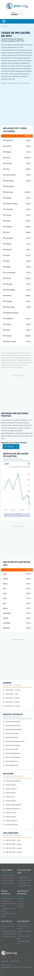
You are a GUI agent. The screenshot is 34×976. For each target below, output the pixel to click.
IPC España (7, 198)
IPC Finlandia (8, 209)
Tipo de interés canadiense (13, 729)
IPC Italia (6, 261)
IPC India (6, 232)
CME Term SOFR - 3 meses (13, 844)
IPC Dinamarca (8, 181)
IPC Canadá (7, 163)
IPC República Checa (10, 313)
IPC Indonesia (8, 238)
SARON (21, 898)
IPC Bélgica (7, 152)
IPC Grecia (7, 221)
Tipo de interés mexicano (13, 757)
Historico (5, 26)
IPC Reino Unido (9, 307)
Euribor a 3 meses (8, 880)
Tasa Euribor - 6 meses (12, 702)
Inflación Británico (11, 789)
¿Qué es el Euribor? (8, 875)
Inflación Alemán (10, 785)
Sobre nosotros (15, 961)
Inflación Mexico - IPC (9, 936)
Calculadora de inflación (12, 781)
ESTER (21, 901)
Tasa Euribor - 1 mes (11, 694)
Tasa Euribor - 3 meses (12, 698)
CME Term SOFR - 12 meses (13, 852)
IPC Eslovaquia (8, 186)
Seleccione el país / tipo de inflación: (14, 443)
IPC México (7, 278)
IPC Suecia (7, 324)
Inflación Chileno (10, 793)
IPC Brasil (6, 158)
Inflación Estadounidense (13, 805)
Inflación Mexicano (11, 821)
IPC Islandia (7, 249)
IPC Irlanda (7, 244)
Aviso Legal (4, 961)
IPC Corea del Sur (9, 175)
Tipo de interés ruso (11, 761)
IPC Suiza (6, 330)
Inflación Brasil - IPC (9, 931)
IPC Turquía (7, 336)
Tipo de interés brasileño (12, 721)
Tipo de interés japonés (12, 753)
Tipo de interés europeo (12, 745)
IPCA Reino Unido (9, 341)
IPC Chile (6, 169)
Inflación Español (10, 801)
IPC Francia (7, 215)
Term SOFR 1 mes (24, 883)
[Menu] (3, 21)
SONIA (21, 904)
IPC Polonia (7, 295)
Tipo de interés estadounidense (15, 741)
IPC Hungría (7, 226)
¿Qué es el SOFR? (24, 877)
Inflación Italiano (10, 817)
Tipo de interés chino (11, 737)
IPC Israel (6, 255)
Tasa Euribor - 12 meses (12, 706)
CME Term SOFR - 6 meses (13, 848)
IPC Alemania (8, 140)
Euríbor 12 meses (8, 883)
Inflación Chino (10, 797)
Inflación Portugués (11, 824)
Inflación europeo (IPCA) (12, 809)
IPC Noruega (7, 284)
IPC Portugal (7, 301)
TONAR (21, 906)
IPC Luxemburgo (9, 272)
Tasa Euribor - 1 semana (12, 690)
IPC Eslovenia (8, 192)
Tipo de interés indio (11, 749)
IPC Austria (7, 146)
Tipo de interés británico (12, 725)
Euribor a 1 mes (7, 877)
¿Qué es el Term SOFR (25, 880)
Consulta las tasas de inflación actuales (15, 83)
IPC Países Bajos (9, 290)
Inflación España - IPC (10, 934)
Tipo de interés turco (11, 765)
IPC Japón (7, 267)
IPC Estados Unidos (10, 204)
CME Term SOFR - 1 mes (12, 840)
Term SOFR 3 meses (25, 885)
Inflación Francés (10, 813)
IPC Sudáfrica (8, 318)
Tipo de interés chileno (12, 733)
